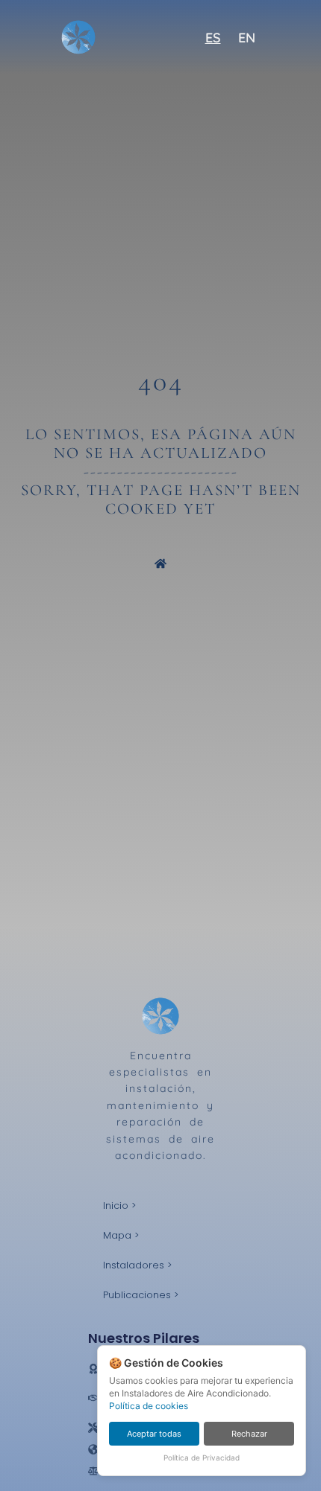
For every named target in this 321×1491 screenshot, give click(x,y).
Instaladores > (137, 1265)
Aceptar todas (154, 1433)
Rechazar (249, 1433)
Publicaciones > (140, 1295)
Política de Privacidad (201, 1457)
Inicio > (119, 1205)
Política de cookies (148, 1405)
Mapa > (121, 1235)
